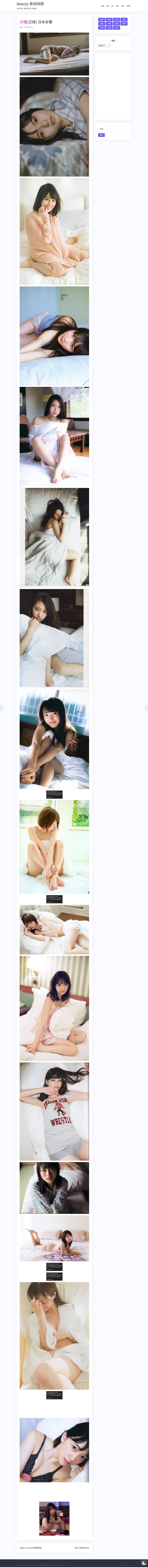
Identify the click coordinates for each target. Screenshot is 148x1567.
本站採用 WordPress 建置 (26, 1565)
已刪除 (128, 6)
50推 (109, 24)
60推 (101, 24)
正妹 (107, 6)
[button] (144, 1563)
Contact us (127, 1565)
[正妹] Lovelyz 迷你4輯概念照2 (31, 1548)
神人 (112, 6)
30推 (124, 24)
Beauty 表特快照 (30, 3)
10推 (109, 28)
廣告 (117, 6)
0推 (117, 28)
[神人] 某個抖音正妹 (82, 1548)
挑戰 (122, 6)
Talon (64, 1565)
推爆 (102, 6)
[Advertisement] (113, 86)
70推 (124, 19)
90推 (109, 19)
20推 (101, 28)
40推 (116, 24)
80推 (116, 19)
